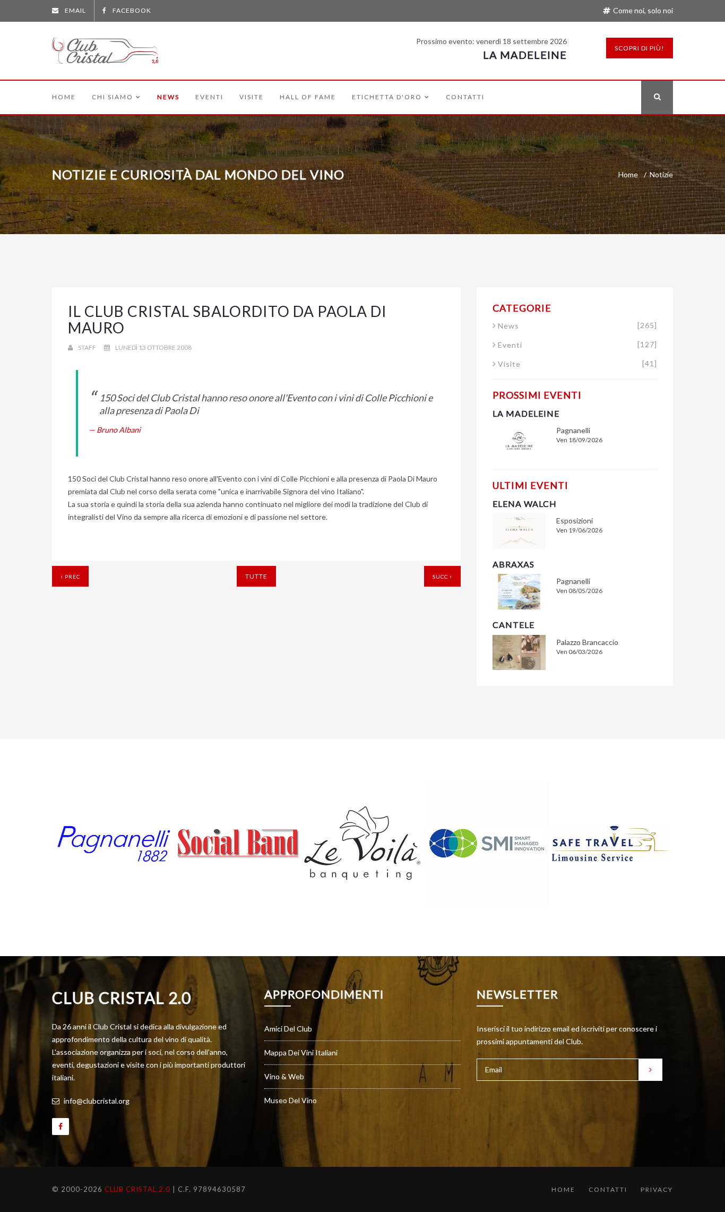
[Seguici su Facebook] (60, 1126)
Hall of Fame (308, 97)
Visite (251, 97)
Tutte (256, 576)
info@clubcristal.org (96, 1100)
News (168, 97)
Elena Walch (525, 503)
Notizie (661, 174)
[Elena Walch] (519, 530)
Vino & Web (284, 1076)
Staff (87, 347)
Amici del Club (288, 1028)
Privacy (657, 1189)
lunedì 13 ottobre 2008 (153, 347)
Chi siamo (112, 97)
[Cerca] (657, 97)
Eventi (209, 97)
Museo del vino (290, 1100)
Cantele (513, 625)
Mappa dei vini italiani (301, 1052)
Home (64, 97)
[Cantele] (519, 651)
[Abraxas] (519, 590)
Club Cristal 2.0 (121, 997)
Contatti (465, 97)
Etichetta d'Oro (387, 97)
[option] (114, 843)
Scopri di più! (639, 48)
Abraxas (513, 564)
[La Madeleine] (519, 439)
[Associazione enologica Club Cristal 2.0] (105, 48)
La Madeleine (525, 54)
